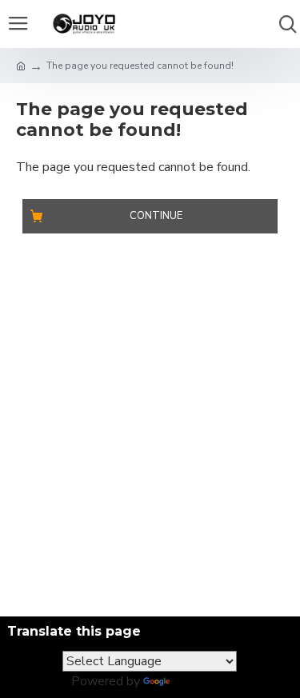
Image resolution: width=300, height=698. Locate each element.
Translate (200, 681)
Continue (156, 216)
